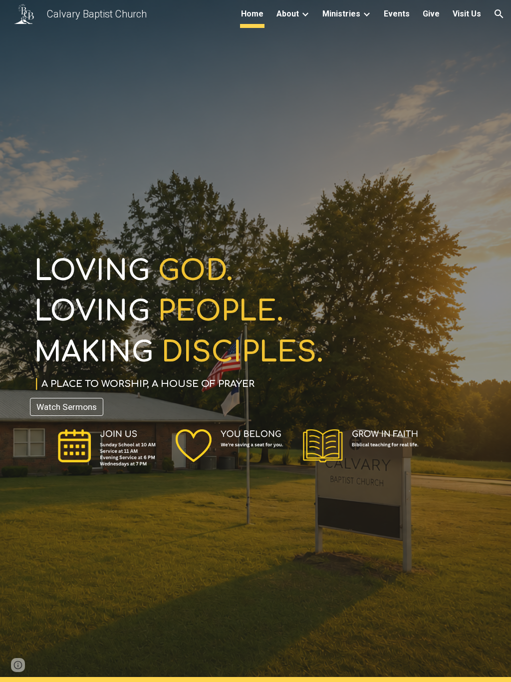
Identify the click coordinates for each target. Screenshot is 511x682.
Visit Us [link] (467, 13)
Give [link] (431, 13)
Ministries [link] (341, 13)
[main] (256, 322)
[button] (499, 14)
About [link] (287, 13)
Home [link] (252, 13)
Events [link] (397, 13)
